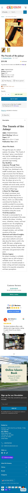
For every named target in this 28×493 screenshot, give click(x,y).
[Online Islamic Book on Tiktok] (7, 453)
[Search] (25, 12)
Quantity (3, 91)
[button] (14, 311)
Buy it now (14, 99)
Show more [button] (6, 332)
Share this (6, 115)
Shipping (3, 110)
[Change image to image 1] (3, 50)
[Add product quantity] (8, 94)
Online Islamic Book (14, 483)
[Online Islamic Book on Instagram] (4, 453)
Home (2, 16)
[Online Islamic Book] (14, 7)
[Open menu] (2, 7)
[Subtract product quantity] (2, 94)
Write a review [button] (14, 294)
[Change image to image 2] (9, 50)
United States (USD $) (8, 480)
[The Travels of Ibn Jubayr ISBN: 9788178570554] (14, 33)
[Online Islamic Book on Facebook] (2, 453)
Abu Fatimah (11, 319)
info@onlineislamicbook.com (11, 446)
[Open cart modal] (25, 7)
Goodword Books (7, 58)
